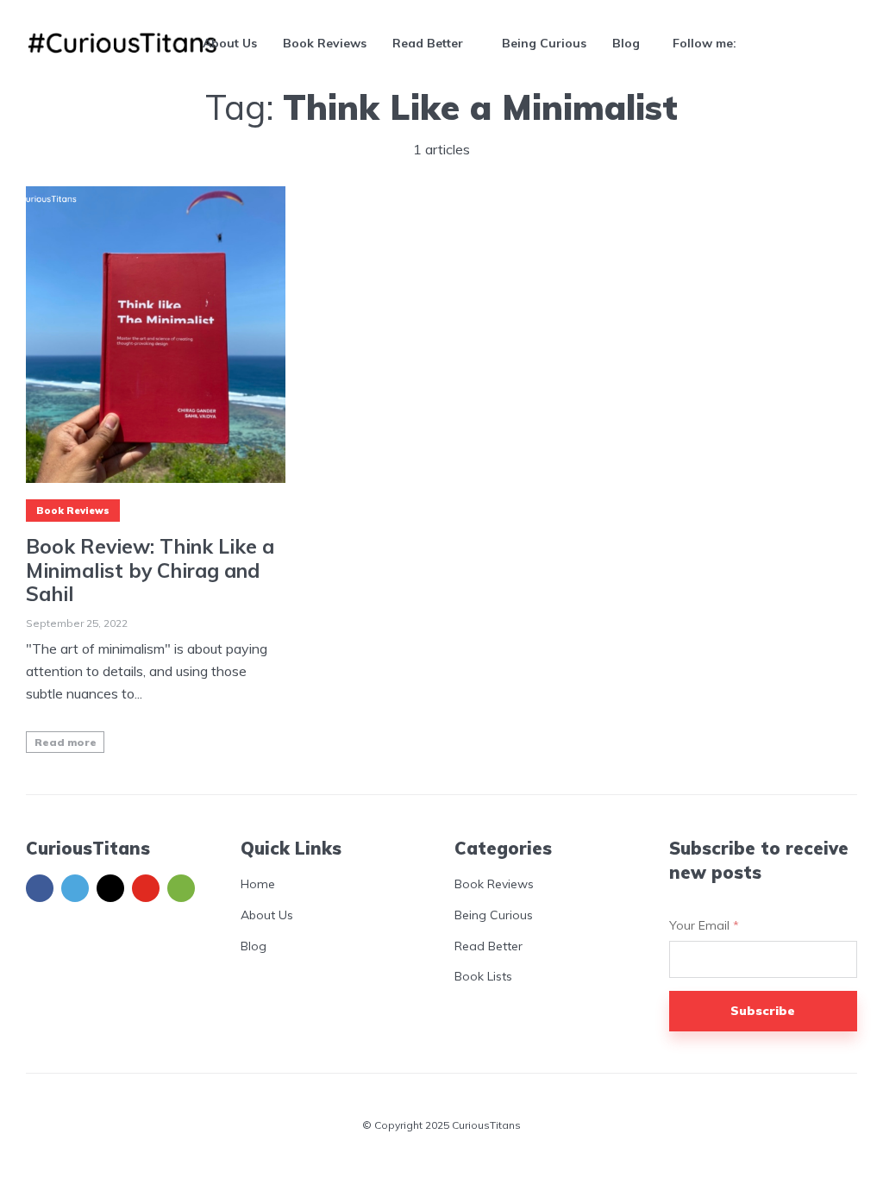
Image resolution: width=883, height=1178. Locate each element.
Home (258, 884)
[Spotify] (181, 888)
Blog (626, 43)
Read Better (427, 43)
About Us (230, 43)
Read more (65, 742)
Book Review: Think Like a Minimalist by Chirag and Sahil (150, 570)
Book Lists (483, 976)
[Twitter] (75, 888)
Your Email (704, 925)
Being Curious (544, 43)
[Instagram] (110, 888)
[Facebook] (39, 888)
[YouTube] (146, 888)
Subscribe (762, 1010)
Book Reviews (324, 43)
